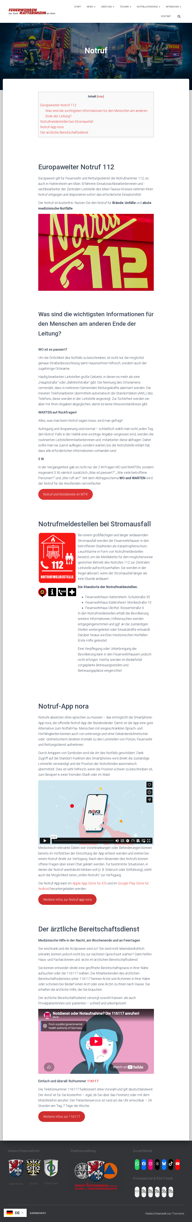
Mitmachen (172, 6)
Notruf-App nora (52, 127)
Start (77, 6)
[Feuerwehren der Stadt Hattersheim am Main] (31, 11)
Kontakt (166, 16)
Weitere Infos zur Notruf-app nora (67, 899)
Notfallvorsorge (147, 6)
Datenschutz (38, 1213)
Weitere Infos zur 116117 (61, 1117)
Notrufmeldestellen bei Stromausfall (66, 121)
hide (100, 96)
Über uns (106, 6)
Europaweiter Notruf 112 (58, 105)
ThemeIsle (178, 1213)
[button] (94, 6)
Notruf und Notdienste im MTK (65, 494)
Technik (124, 6)
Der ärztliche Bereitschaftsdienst (64, 132)
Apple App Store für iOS (89, 883)
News (90, 6)
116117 (92, 1081)
